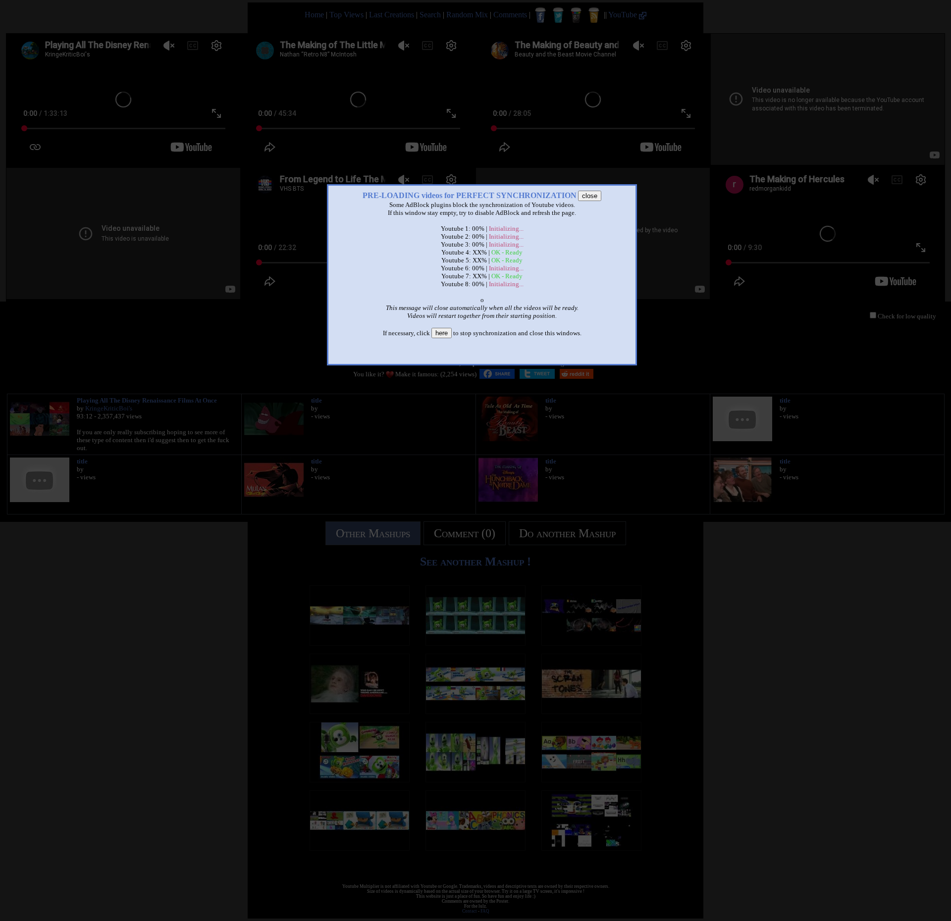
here (441, 333)
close (589, 196)
